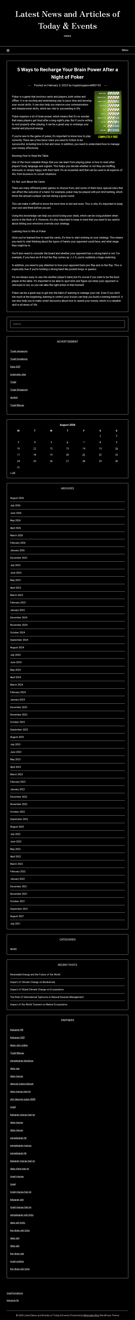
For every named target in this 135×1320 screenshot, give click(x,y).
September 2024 (19, 639)
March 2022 (16, 863)
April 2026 (15, 528)
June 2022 (15, 841)
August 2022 (17, 826)
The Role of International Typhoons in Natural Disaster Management (47, 997)
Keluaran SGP (17, 1037)
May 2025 (15, 580)
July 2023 (15, 744)
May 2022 (15, 849)
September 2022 (19, 819)
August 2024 (17, 647)
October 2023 (17, 722)
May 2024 (15, 669)
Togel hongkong (18, 358)
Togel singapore (18, 351)
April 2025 (15, 587)
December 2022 (18, 796)
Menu (125, 50)
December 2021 (18, 886)
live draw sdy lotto (20, 1268)
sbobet (14, 397)
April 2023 (15, 767)
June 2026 (15, 513)
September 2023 (19, 729)
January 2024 (17, 699)
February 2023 (18, 781)
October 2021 (17, 901)
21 (83, 454)
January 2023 (17, 789)
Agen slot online (19, 1045)
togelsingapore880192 (86, 85)
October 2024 (17, 632)
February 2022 (18, 871)
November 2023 (18, 714)
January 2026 (17, 550)
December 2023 (18, 707)
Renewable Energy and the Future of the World (35, 974)
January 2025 (17, 610)
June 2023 (15, 752)
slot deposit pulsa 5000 (22, 1099)
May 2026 (15, 520)
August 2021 (17, 916)
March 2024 (16, 684)
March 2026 (16, 535)
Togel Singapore (19, 389)
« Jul (12, 472)
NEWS (13, 949)
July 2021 (15, 923)
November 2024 (18, 624)
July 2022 (15, 834)
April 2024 (15, 677)
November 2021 (18, 893)
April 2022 (15, 856)
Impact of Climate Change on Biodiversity (32, 982)
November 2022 (18, 804)
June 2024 (15, 662)
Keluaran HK (16, 1029)
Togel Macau (17, 405)
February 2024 (18, 692)
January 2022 (17, 878)
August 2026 (17, 498)
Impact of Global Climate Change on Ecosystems (37, 989)
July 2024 (15, 654)
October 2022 (17, 811)
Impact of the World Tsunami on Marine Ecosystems (38, 1004)
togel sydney (17, 1261)
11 (34, 448)
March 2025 (16, 595)
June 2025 (15, 572)
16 (116, 448)
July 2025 (15, 565)
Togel (13, 382)
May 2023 (15, 759)
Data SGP (15, 366)
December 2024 (18, 617)
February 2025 (18, 602)
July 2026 (15, 505)
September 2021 (19, 908)
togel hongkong (15, 1293)
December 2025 (18, 557)
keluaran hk (13, 1300)
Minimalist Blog (91, 1315)
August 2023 (17, 737)
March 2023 (16, 774)
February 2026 (18, 542)
